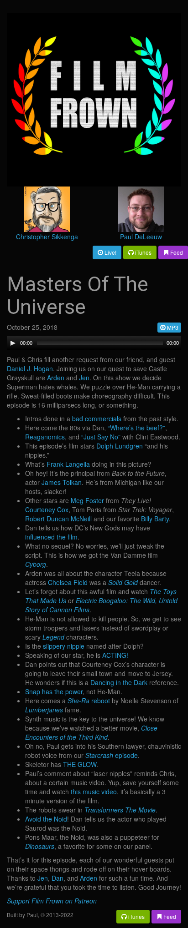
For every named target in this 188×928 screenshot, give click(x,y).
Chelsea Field (68, 582)
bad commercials (96, 418)
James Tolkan (62, 482)
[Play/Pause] (12, 343)
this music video (94, 791)
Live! (109, 252)
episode (111, 755)
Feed (176, 252)
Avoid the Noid (46, 818)
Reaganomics (45, 436)
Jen (84, 377)
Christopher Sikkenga (47, 236)
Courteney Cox (46, 509)
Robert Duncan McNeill (58, 518)
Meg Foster (87, 500)
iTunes (142, 252)
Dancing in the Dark (118, 682)
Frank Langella (68, 464)
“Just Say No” (100, 436)
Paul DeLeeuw (141, 236)
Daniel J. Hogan (30, 368)
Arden (55, 377)
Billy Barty (155, 518)
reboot (89, 700)
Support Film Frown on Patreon (52, 900)
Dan (57, 878)
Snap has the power (54, 691)
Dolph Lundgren (119, 445)
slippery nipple (63, 646)
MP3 (172, 327)
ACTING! (115, 655)
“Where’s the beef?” (136, 427)
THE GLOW (79, 764)
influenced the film (51, 536)
